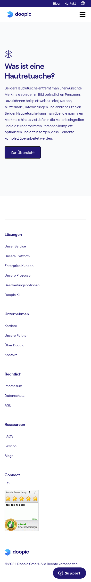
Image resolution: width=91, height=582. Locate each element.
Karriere (11, 326)
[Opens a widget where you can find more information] (69, 573)
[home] (18, 14)
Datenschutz (15, 395)
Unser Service (15, 246)
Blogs (9, 456)
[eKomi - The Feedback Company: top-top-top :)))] (22, 510)
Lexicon (11, 446)
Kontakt (70, 3)
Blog (56, 3)
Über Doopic (14, 345)
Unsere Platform (17, 256)
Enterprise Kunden (19, 265)
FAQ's (9, 436)
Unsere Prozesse (18, 275)
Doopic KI (12, 295)
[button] (81, 14)
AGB (8, 405)
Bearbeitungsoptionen (22, 285)
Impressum (13, 386)
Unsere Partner (16, 335)
